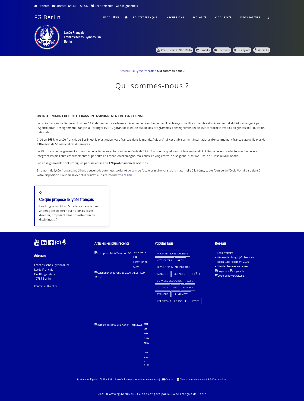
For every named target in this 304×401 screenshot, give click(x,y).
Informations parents (172, 253)
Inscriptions (175, 17)
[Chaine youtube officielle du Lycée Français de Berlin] (36, 242)
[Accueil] (126, 17)
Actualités (164, 260)
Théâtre (196, 274)
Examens (162, 294)
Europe (188, 287)
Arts (180, 260)
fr (117, 17)
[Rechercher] (268, 17)
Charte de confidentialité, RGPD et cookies (202, 379)
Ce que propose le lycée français (66, 199)
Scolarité (199, 17)
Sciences (179, 274)
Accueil (124, 71)
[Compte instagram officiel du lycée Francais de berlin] (58, 242)
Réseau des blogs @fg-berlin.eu (235, 257)
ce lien (128, 175)
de (108, 17)
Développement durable (174, 267)
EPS (175, 287)
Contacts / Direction (46, 286)
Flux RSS (107, 379)
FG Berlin (47, 17)
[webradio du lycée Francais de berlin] (65, 242)
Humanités (181, 294)
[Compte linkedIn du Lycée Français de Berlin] (43, 242)
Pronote (43, 6)
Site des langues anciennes (232, 266)
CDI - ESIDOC (80, 6)
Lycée (195, 301)
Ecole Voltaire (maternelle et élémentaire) (137, 379)
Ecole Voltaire (225, 252)
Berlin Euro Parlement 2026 (233, 261)
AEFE (190, 280)
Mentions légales (88, 379)
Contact (60, 6)
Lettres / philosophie (171, 301)
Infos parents (250, 17)
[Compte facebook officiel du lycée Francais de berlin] (50, 242)
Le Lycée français (145, 17)
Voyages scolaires (169, 280)
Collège (162, 287)
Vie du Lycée (223, 17)
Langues (162, 274)
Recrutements (103, 6)
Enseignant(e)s (128, 6)
